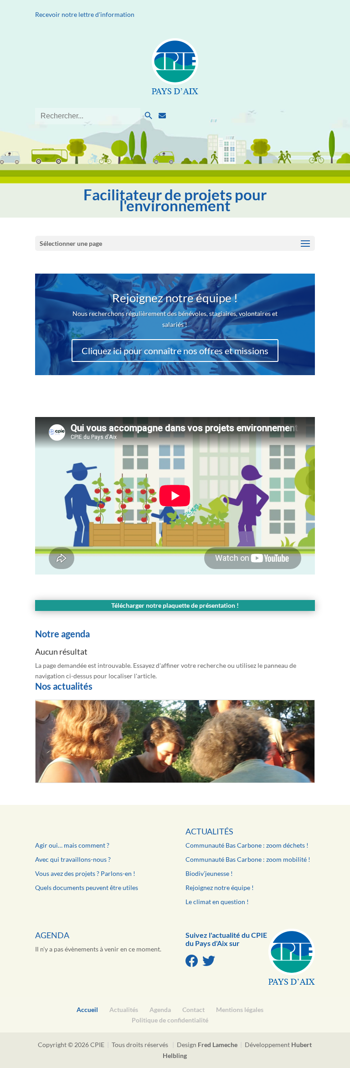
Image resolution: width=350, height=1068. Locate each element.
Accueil (87, 1009)
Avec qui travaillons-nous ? (73, 859)
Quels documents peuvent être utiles (86, 887)
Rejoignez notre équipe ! (219, 887)
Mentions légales (239, 1009)
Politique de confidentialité (170, 1020)
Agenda (52, 935)
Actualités (209, 831)
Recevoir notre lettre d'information (84, 14)
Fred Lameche (217, 1044)
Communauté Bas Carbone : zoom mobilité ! (247, 859)
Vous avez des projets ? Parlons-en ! (85, 873)
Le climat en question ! (217, 901)
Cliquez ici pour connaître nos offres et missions (175, 350)
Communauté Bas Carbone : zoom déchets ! (247, 845)
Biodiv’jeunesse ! (209, 873)
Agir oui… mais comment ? (72, 845)
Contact (193, 1009)
